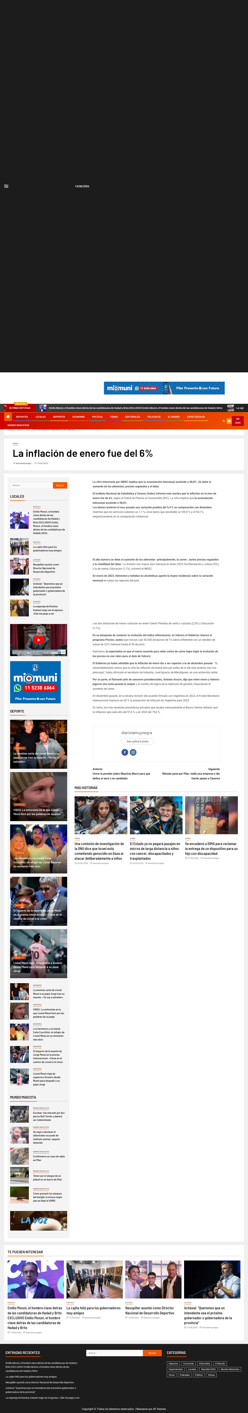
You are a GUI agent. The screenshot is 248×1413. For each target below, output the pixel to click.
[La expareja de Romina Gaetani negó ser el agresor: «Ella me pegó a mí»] (19, 608)
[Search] (224, 421)
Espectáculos (196, 416)
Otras (15, 443)
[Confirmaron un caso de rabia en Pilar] (19, 1156)
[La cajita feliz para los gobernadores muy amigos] (19, 546)
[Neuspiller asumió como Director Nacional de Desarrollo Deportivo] (19, 566)
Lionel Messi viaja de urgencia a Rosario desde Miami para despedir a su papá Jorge (37, 967)
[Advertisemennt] (164, 387)
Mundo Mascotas (18, 425)
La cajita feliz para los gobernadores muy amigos (47, 548)
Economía (79, 416)
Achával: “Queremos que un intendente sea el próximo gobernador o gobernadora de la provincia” (49, 589)
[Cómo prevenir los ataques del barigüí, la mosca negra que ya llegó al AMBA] (19, 1195)
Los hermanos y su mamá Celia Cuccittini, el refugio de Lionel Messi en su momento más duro (37, 862)
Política (97, 416)
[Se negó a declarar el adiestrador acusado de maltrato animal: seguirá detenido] (19, 1135)
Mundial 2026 (208, 1369)
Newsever (142, 1409)
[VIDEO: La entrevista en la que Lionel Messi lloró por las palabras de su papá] (38, 796)
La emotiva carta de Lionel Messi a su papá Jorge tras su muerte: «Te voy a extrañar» (36, 757)
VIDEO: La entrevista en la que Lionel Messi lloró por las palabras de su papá (48, 1013)
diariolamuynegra (24, 463)
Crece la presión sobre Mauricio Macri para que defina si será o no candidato (121, 774)
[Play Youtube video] (38, 640)
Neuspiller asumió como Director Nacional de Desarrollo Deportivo (46, 568)
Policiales (154, 416)
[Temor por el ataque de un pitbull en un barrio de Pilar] (19, 1175)
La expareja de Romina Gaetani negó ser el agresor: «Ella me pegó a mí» (48, 610)
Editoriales (132, 416)
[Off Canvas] (6, 186)
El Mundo (174, 416)
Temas (114, 416)
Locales (40, 416)
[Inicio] (8, 417)
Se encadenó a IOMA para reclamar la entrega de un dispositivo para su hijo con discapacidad (211, 848)
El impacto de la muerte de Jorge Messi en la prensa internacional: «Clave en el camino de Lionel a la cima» (37, 914)
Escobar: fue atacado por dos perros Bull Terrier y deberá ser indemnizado (49, 1116)
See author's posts (137, 741)
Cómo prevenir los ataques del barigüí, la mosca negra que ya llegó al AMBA (47, 1197)
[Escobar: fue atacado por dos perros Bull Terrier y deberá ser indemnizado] (19, 1114)
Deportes (22, 416)
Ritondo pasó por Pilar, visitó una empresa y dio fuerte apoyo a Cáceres (191, 774)
